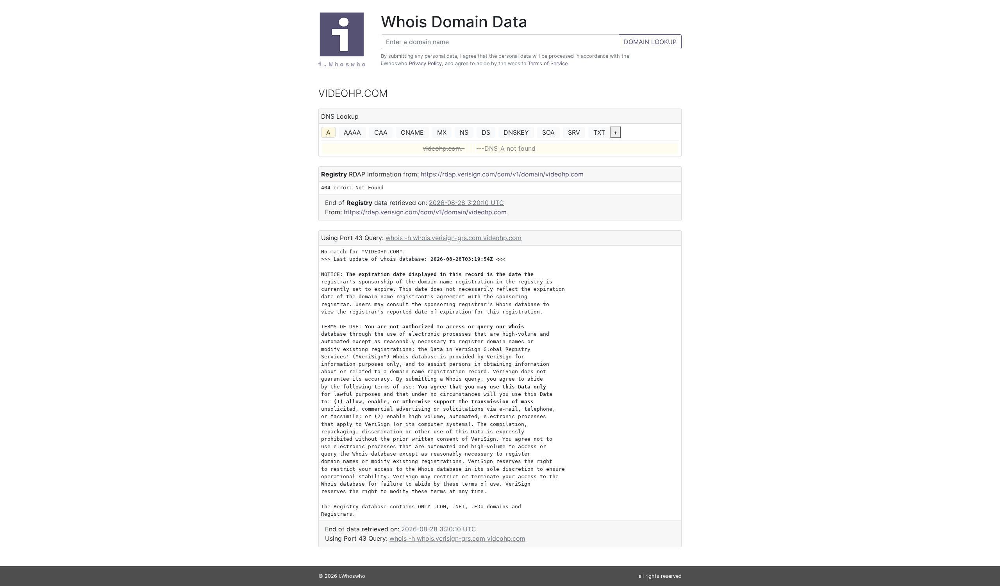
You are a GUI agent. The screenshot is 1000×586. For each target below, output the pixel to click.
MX (441, 132)
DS (486, 132)
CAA (381, 132)
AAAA (352, 132)
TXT (599, 132)
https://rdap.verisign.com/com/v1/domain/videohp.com (502, 174)
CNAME (412, 132)
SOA (548, 132)
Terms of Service (548, 63)
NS (464, 132)
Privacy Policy (425, 63)
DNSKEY (516, 132)
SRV (574, 132)
